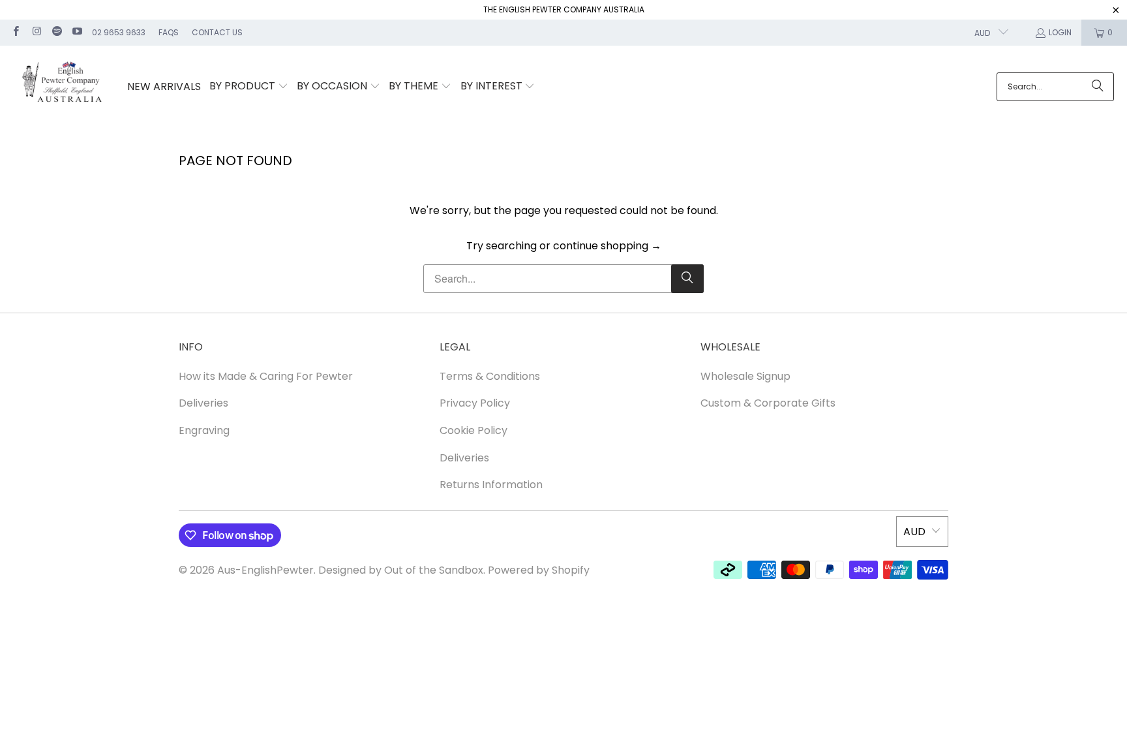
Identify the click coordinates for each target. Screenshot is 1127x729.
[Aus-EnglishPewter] (63, 87)
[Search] (1097, 86)
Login (1060, 32)
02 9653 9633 (118, 32)
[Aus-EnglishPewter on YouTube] (76, 32)
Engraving (204, 430)
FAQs (168, 32)
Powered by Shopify (539, 570)
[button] (248, 87)
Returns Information (491, 484)
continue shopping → (607, 245)
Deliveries (203, 403)
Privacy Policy (475, 403)
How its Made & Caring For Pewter (266, 376)
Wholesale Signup (745, 376)
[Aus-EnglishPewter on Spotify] (56, 32)
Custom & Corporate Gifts (767, 403)
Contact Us (217, 32)
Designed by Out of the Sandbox (400, 570)
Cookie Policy (473, 430)
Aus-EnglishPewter (265, 570)
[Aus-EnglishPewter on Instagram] (35, 32)
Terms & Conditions (490, 376)
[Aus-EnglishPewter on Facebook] (15, 32)
